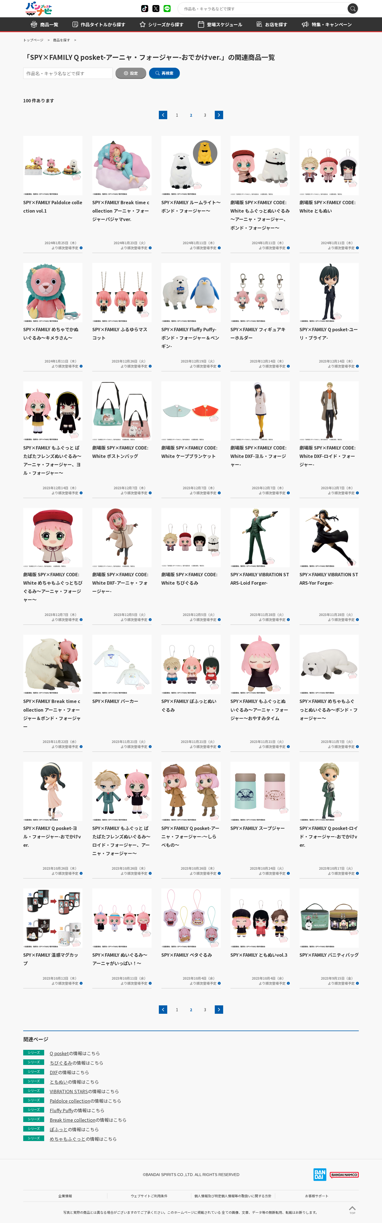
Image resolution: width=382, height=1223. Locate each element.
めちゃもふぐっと (68, 1138)
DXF (54, 1072)
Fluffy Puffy (61, 1110)
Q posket (59, 1053)
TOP (352, 1213)
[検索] (353, 8)
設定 (134, 73)
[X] (145, 8)
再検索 (167, 73)
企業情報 (65, 1195)
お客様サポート (317, 1195)
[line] (167, 8)
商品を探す (61, 39)
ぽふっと (59, 1129)
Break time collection (72, 1119)
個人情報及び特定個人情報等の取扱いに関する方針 (233, 1195)
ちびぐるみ (61, 1062)
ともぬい (59, 1081)
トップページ (33, 39)
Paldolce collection (70, 1100)
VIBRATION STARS (69, 1091)
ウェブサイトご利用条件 (149, 1195)
